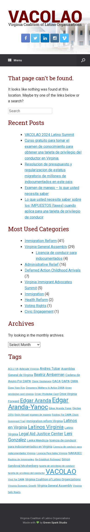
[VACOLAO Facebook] (25, 38)
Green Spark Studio (55, 522)
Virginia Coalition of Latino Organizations (53, 479)
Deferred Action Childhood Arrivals (53, 270)
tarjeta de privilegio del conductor (26, 473)
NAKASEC (75, 453)
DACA (56, 381)
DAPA (66, 381)
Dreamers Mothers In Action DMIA (45, 387)
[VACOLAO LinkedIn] (45, 38)
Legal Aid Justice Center (41, 434)
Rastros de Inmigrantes (21, 459)
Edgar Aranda (35, 400)
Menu (18, 60)
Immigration (34, 294)
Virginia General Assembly (46, 247)
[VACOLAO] (45, 18)
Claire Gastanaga (41, 381)
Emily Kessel (22, 414)
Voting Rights (35, 306)
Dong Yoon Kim (16, 387)
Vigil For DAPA (16, 479)
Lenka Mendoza (37, 440)
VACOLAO (61, 472)
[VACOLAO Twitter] (35, 38)
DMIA (74, 381)
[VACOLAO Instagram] (54, 38)
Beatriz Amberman (49, 374)
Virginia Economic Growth (22, 485)
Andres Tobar (50, 368)
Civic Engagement (39, 311)
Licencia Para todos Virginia (51, 453)
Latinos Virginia (46, 427)
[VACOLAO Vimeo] (64, 38)
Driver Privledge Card (47, 394)
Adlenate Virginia (29, 368)
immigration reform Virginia (44, 421)
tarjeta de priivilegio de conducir (57, 465)
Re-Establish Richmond (48, 459)
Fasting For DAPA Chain (65, 414)
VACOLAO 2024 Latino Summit (49, 135)
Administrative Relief (42, 264)
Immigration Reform (41, 241)
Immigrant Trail (16, 421)
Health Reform (36, 300)
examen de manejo (40, 414)
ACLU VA (13, 368)
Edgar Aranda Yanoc (60, 408)
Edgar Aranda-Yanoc (38, 403)
